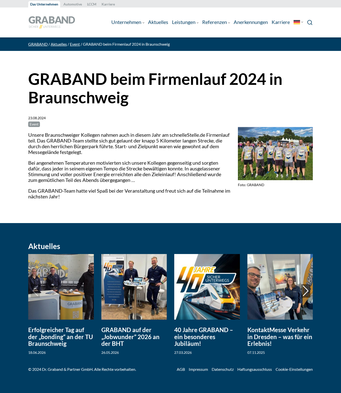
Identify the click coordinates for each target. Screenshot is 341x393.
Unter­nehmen (126, 22)
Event (75, 44)
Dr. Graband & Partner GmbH (67, 369)
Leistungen (183, 22)
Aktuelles (158, 22)
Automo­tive (72, 4)
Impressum (198, 369)
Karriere (108, 4)
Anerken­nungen (251, 22)
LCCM (91, 4)
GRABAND (38, 44)
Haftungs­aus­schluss (254, 369)
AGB (181, 369)
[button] (305, 291)
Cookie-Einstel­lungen (294, 369)
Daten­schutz (223, 369)
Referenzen (214, 22)
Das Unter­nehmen (44, 4)
